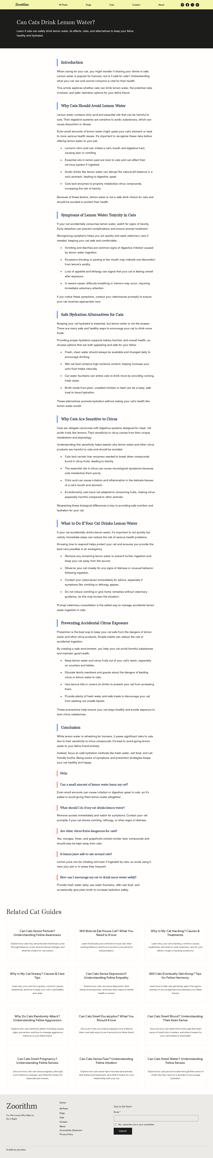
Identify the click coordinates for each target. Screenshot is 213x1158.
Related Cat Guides (33, 911)
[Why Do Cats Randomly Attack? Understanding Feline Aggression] (38, 1027)
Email (117, 1112)
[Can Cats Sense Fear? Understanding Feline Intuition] (106, 1070)
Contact (63, 1122)
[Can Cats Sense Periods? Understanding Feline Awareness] (38, 942)
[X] (192, 5)
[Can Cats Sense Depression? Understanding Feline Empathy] (106, 985)
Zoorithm (22, 4)
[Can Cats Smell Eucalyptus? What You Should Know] (106, 1027)
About (62, 1126)
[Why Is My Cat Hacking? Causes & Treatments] (176, 942)
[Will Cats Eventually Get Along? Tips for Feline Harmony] (176, 985)
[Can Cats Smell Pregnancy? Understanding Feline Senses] (38, 1070)
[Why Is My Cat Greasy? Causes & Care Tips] (38, 985)
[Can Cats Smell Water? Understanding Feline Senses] (176, 1070)
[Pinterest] (197, 5)
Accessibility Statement (71, 1130)
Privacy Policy (66, 1134)
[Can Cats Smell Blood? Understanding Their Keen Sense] (176, 1027)
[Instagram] (182, 5)
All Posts (64, 1108)
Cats (62, 1117)
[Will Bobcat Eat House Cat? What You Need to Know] (106, 942)
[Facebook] (187, 5)
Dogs (62, 1113)
